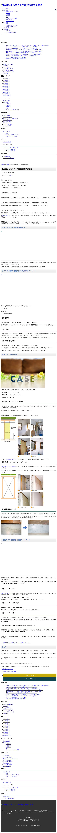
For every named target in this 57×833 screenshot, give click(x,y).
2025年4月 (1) (6, 81)
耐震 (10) (5, 65)
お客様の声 (6, 27)
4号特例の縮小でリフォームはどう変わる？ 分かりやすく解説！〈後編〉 (24, 49)
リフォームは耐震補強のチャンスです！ (16, 57)
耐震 (7, 23)
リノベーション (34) (8, 70)
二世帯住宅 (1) (6, 67)
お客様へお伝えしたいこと (12, 11)
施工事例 (5, 22)
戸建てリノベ (7, 811)
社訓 (7, 17)
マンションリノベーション (12, 25)
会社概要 (8, 13)
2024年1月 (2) (6, 93)
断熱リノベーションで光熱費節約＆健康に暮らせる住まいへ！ (21, 52)
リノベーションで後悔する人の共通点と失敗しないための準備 (21, 46)
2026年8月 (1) (6, 78)
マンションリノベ (17, 811)
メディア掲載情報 (10, 21)
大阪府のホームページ (6, 593)
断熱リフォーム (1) (8, 64)
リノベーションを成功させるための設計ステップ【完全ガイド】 (22, 48)
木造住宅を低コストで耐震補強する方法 (16, 58)
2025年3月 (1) (6, 83)
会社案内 (5, 10)
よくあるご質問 (7, 813)
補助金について (48, 811)
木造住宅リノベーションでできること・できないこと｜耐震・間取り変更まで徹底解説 (27, 45)
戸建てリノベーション (11, 26)
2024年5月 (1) (6, 87)
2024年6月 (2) (6, 86)
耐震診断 (41, 811)
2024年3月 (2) (6, 90)
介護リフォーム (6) (8, 68)
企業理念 (8, 15)
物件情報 (45, 810)
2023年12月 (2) (6, 95)
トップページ (6, 8)
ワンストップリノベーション (29, 811)
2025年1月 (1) (6, 84)
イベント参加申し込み (11, 32)
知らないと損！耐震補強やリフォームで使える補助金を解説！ (21, 55)
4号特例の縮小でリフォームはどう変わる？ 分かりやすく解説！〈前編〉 (24, 51)
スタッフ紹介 (9, 19)
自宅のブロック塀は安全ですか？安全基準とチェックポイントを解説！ (24, 54)
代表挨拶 (8, 14)
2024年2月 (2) (6, 92)
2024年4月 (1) (6, 89)
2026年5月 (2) (6, 80)
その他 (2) (5, 73)
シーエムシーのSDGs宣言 (11, 18)
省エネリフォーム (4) (8, 71)
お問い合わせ (6, 29)
